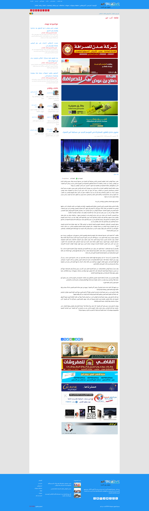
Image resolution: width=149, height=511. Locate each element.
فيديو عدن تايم (39, 495)
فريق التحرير (42, 1)
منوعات (67, 5)
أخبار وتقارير (83, 5)
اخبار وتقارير (39, 486)
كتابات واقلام (52, 88)
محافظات (61, 5)
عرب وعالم (55, 5)
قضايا (44, 5)
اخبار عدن (89, 5)
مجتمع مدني (52, 1)
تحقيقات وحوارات (74, 5)
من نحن (36, 1)
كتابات (47, 1)
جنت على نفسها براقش (38, 121)
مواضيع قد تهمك (51, 24)
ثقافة (36, 5)
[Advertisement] (89, 30)
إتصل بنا (31, 1)
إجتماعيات (49, 5)
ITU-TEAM (32, 506)
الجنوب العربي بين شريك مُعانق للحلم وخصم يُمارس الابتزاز (53, 122)
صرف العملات (59, 1)
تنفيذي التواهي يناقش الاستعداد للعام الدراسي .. (60, 488)
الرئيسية (95, 5)
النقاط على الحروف (39, 133)
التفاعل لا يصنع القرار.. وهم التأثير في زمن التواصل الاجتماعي (52, 98)
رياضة (40, 5)
